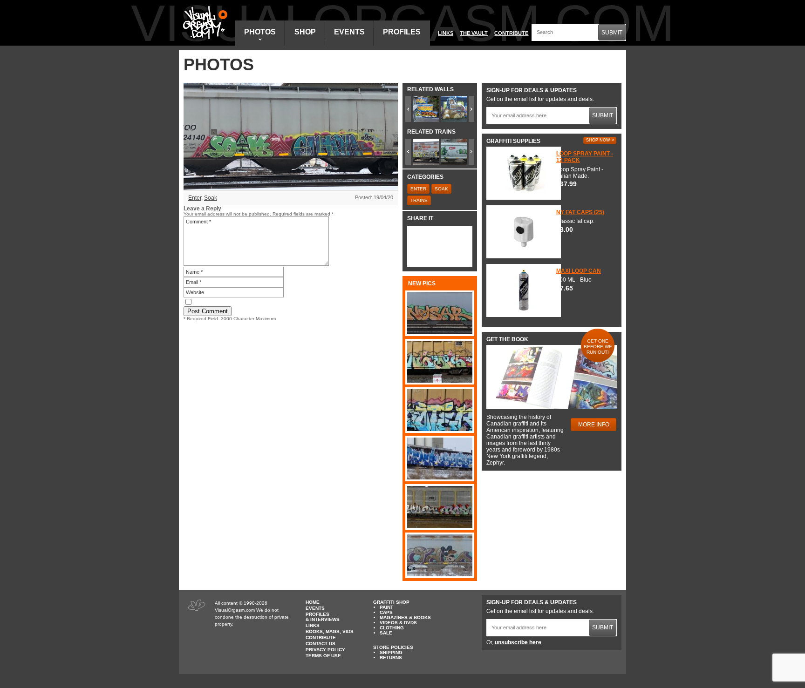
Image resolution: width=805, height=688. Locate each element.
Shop (305, 32)
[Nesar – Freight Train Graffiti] (439, 313)
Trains (419, 200)
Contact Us (320, 643)
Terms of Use (323, 655)
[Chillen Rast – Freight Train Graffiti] (439, 507)
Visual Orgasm (203, 22)
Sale (386, 632)
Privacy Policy (325, 649)
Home (313, 602)
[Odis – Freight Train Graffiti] (439, 555)
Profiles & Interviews (323, 617)
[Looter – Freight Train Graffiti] (439, 410)
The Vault (474, 33)
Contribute (511, 33)
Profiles (402, 32)
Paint (386, 607)
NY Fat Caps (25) (580, 212)
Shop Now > (600, 140)
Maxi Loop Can (578, 271)
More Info (593, 424)
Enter (194, 198)
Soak (210, 198)
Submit (611, 32)
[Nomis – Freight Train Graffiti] (439, 361)
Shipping (391, 652)
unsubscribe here (518, 642)
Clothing (392, 627)
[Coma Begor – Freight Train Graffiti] (439, 458)
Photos (260, 32)
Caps (386, 612)
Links (445, 33)
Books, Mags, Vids (330, 631)
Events (349, 32)
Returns (391, 657)
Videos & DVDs (398, 622)
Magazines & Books (405, 617)
